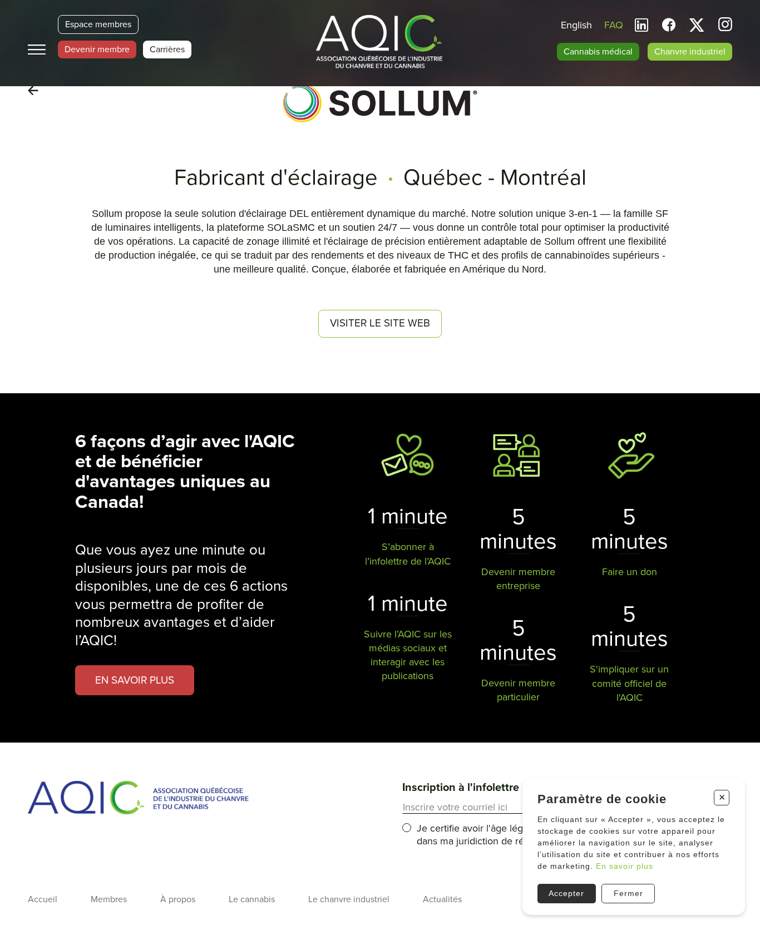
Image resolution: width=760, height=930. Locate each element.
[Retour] (33, 91)
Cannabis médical (598, 51)
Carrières (167, 49)
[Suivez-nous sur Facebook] (668, 25)
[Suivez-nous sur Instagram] (725, 26)
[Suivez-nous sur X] (696, 25)
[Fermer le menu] (37, 49)
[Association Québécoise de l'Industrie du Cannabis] (380, 43)
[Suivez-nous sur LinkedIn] (641, 25)
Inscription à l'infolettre (460, 787)
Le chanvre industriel (348, 899)
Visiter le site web (380, 323)
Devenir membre (97, 49)
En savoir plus (624, 866)
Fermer (628, 893)
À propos (177, 899)
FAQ (613, 25)
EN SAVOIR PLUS (134, 680)
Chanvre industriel (690, 51)
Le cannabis (252, 899)
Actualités (442, 899)
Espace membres (98, 24)
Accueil (42, 899)
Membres (109, 899)
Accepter (566, 893)
